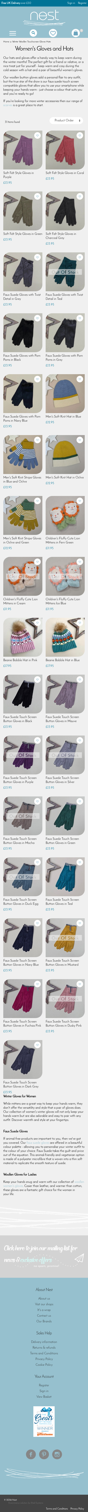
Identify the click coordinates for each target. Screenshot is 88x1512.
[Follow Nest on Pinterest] (44, 1454)
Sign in (71, 3)
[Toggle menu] (12, 33)
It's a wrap (44, 1310)
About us (44, 1298)
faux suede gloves (38, 1143)
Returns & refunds (44, 1347)
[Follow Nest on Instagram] (57, 1454)
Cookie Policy (44, 1365)
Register (82, 3)
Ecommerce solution (17, 1503)
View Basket (44, 1397)
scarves (7, 105)
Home (6, 42)
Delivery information (44, 1342)
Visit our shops (44, 1304)
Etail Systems (37, 1503)
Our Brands (44, 1321)
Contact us (44, 1315)
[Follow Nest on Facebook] (31, 1454)
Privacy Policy (44, 1359)
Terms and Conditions (44, 1353)
